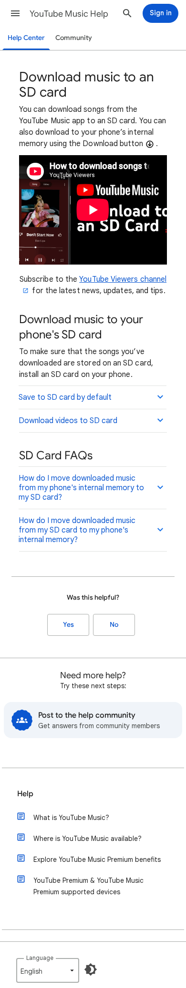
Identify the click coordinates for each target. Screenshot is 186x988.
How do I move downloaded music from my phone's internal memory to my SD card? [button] (81, 488)
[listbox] (47, 970)
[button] (15, 13)
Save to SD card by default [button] (65, 397)
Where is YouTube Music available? (87, 838)
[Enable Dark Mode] (90, 969)
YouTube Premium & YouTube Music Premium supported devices (88, 886)
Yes (68, 625)
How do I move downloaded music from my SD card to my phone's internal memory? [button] (77, 530)
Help (25, 794)
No (114, 625)
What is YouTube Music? (71, 817)
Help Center (26, 38)
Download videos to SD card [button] (68, 420)
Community (73, 38)
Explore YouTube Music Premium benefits (97, 859)
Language (39, 957)
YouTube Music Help (69, 14)
